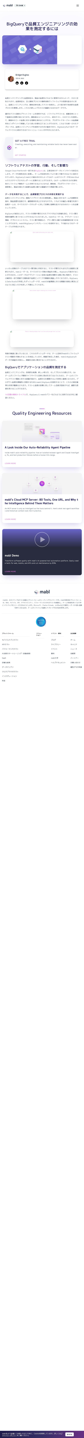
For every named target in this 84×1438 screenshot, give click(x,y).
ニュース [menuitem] (73, 649)
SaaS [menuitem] (4, 658)
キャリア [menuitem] (73, 644)
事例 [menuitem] (52, 653)
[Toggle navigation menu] (78, 6)
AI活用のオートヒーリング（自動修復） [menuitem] (17, 653)
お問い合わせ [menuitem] (75, 662)
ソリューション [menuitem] (39, 634)
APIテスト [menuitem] (6, 644)
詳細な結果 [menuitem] (6, 662)
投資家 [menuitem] (72, 653)
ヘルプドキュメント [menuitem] (58, 662)
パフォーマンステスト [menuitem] (10, 649)
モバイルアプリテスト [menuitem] (10, 640)
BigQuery (39, 170)
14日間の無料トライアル (15, 394)
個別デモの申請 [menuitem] (76, 667)
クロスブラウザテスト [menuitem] (10, 671)
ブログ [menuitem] (53, 640)
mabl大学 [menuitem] (54, 658)
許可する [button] (69, 1434)
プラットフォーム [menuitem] (8, 633)
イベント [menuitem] (54, 649)
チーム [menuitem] (72, 640)
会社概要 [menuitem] (73, 633)
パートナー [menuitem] (74, 658)
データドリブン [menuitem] (8, 667)
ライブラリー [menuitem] (56, 644)
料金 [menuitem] (3, 680)
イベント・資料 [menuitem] (56, 633)
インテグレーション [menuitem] (9, 676)
